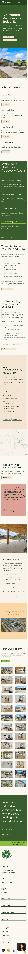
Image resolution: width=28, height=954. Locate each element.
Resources (5, 905)
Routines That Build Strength (11, 591)
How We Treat (7, 919)
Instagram (5, 935)
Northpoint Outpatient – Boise (12, 398)
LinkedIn (4, 939)
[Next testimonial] (12, 510)
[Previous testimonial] (5, 510)
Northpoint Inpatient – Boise (11, 391)
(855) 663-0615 (6, 882)
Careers (4, 893)
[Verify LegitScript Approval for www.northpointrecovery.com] (3, 950)
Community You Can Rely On (11, 596)
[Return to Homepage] (7, 2)
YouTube (4, 932)
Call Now (18, 2)
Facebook (5, 942)
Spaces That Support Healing (11, 574)
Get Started (6, 898)
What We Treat (7, 912)
